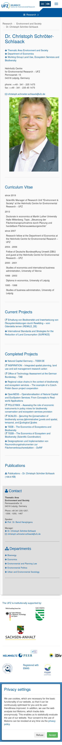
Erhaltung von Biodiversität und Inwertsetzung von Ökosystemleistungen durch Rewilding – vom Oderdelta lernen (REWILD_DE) (31, 323)
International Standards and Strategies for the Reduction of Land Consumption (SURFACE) (29, 332)
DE (42, 3)
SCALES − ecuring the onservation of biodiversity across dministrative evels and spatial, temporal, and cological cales (31, 419)
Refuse (39, 735)
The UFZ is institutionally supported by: (22, 603)
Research (31, 14)
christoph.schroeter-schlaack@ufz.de (26, 94)
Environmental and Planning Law (22, 563)
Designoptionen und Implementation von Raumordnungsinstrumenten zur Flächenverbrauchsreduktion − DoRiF (26, 444)
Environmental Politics (17, 567)
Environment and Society (28, 23)
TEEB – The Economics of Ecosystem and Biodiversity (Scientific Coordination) (27, 435)
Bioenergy (11, 555)
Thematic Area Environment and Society (28, 50)
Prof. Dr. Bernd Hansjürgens (20, 522)
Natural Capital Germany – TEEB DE (26, 360)
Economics (12, 559)
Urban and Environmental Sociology (23, 571)
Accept (52, 735)
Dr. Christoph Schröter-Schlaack (22, 26)
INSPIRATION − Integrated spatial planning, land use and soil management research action (31, 367)
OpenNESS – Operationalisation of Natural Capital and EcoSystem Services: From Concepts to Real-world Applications (31, 397)
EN (47, 3)
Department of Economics (21, 53)
